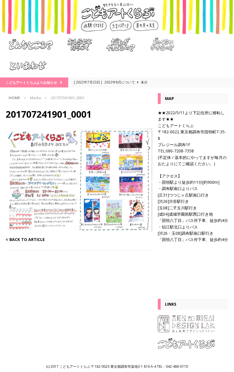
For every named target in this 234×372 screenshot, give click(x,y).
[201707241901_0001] (79, 228)
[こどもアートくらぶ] (117, 31)
